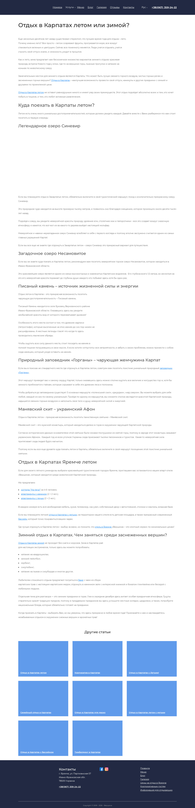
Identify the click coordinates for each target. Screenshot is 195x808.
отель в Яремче (103, 527)
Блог (90, 7)
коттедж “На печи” (30, 490)
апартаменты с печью (32, 498)
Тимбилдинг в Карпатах (87, 752)
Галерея (102, 7)
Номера (57, 7)
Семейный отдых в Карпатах (35, 713)
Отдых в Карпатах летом (31, 92)
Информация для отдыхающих (156, 790)
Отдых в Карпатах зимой (31, 543)
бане (80, 580)
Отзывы (115, 7)
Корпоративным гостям (152, 786)
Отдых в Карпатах (60, 80)
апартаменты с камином (34, 494)
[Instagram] (106, 769)
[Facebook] (102, 769)
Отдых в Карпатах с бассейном (37, 752)
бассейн (22, 519)
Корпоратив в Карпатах (87, 673)
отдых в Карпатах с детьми (63, 515)
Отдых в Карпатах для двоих (90, 713)
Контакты (128, 7)
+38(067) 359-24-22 (164, 7)
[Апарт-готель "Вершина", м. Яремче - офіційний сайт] (32, 7)
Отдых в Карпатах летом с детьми (147, 713)
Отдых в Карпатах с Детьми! (144, 673)
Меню (80, 7)
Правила (145, 768)
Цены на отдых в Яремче (153, 783)
